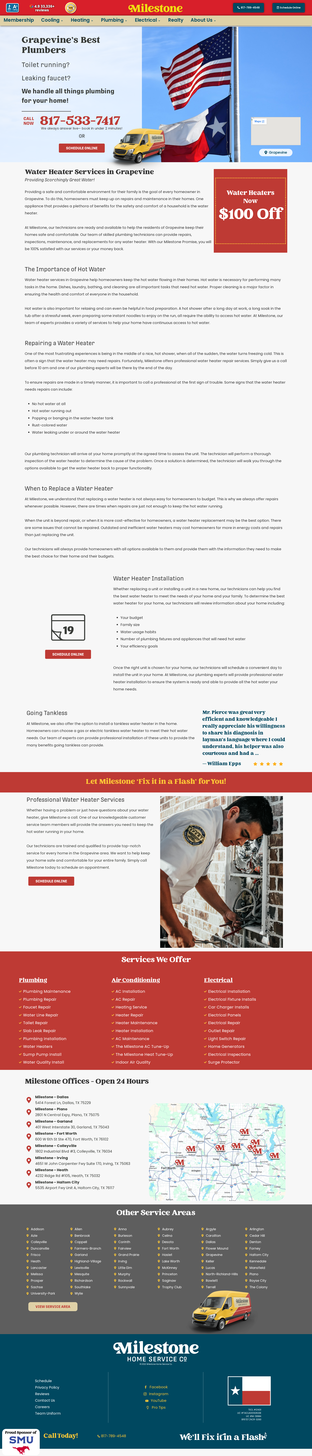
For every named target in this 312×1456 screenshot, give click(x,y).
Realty (175, 20)
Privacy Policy (47, 1387)
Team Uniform (48, 1413)
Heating (80, 20)
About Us (202, 20)
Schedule (43, 1380)
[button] (288, 7)
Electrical (146, 20)
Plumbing (112, 20)
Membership (19, 20)
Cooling (50, 20)
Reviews (42, 1393)
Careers (42, 1406)
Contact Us (45, 1400)
